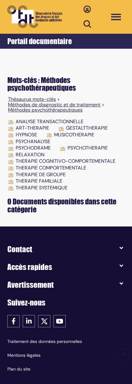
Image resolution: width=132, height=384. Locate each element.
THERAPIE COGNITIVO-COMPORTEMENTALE (65, 161)
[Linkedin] (29, 320)
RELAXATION (30, 154)
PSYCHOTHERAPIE (88, 148)
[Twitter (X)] (44, 320)
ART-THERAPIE (32, 128)
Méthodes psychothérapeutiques (45, 110)
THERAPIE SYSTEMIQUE (42, 187)
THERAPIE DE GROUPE (41, 174)
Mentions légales (24, 355)
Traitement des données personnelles (44, 341)
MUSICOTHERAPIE (74, 134)
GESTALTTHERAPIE (87, 128)
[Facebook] (13, 320)
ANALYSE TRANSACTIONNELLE (49, 121)
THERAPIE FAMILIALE (39, 181)
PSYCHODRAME (33, 148)
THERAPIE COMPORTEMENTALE (51, 168)
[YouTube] (59, 320)
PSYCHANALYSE (33, 141)
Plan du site (18, 369)
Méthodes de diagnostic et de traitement (54, 105)
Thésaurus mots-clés (32, 99)
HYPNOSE (26, 134)
